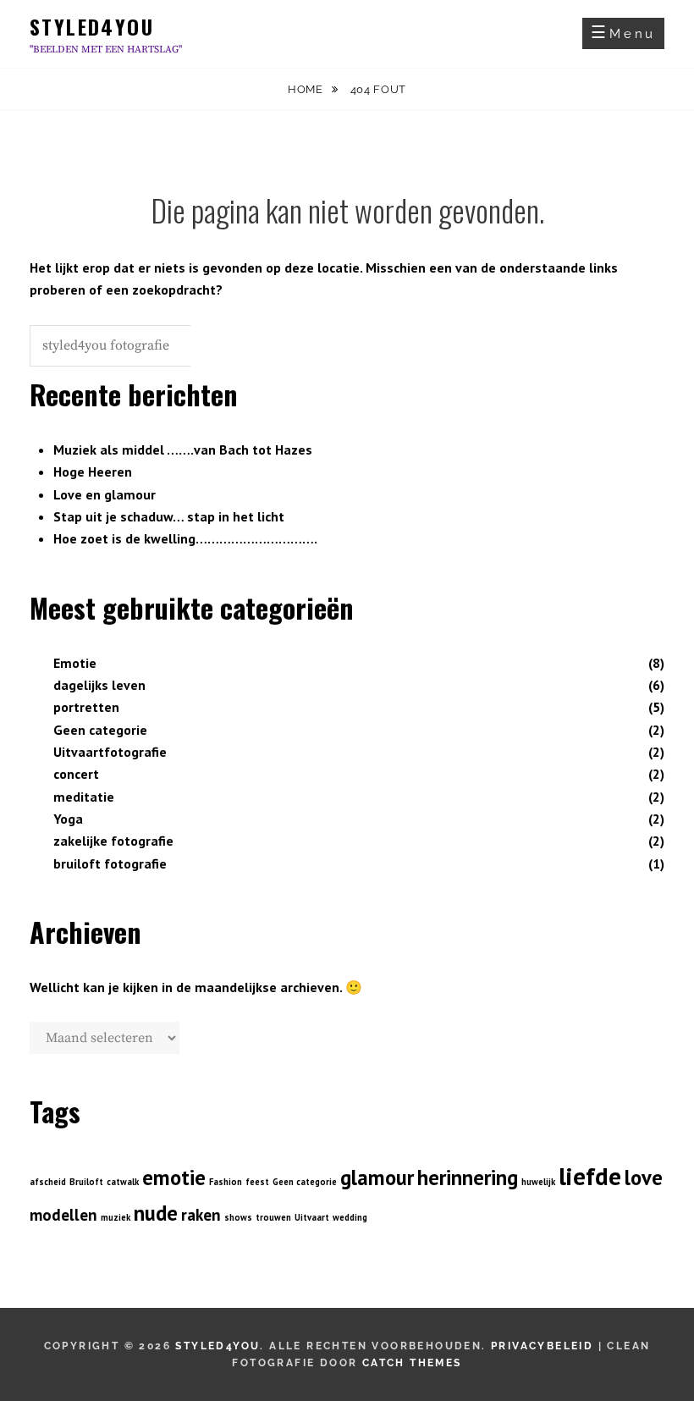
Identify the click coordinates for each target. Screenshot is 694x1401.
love (644, 1177)
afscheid (48, 1182)
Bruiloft (86, 1182)
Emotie (74, 662)
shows (238, 1217)
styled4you (92, 26)
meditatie (83, 796)
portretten (86, 706)
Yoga (68, 818)
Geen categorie (100, 729)
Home (307, 89)
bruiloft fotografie (110, 863)
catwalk (123, 1182)
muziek (115, 1217)
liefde (590, 1176)
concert (76, 773)
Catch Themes (412, 1363)
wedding (350, 1217)
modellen (63, 1215)
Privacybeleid (542, 1346)
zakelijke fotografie (113, 840)
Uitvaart (312, 1217)
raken (201, 1215)
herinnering (467, 1177)
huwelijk (538, 1182)
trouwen (273, 1217)
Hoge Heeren (92, 471)
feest (257, 1182)
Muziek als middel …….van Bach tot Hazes (182, 449)
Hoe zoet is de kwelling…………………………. (185, 538)
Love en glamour (104, 494)
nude (156, 1213)
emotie (174, 1177)
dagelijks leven (99, 684)
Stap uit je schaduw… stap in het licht (168, 516)
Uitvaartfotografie (110, 751)
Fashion (225, 1182)
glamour (377, 1177)
